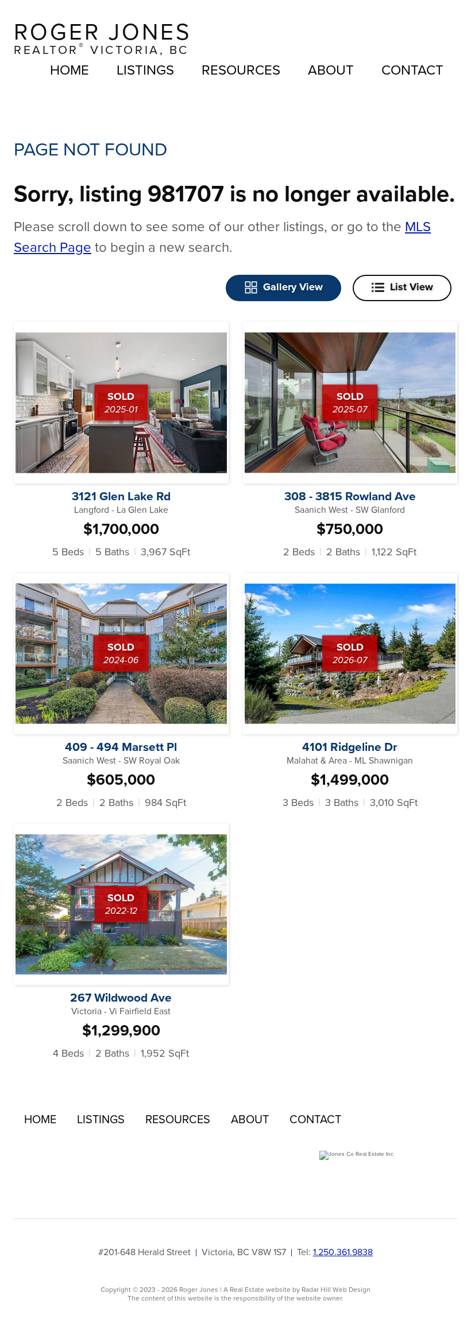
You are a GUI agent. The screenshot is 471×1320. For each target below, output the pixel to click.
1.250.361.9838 (343, 1252)
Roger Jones (102, 38)
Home (69, 70)
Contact (412, 70)
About (331, 70)
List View (411, 286)
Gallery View (293, 286)
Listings (145, 70)
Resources (241, 70)
